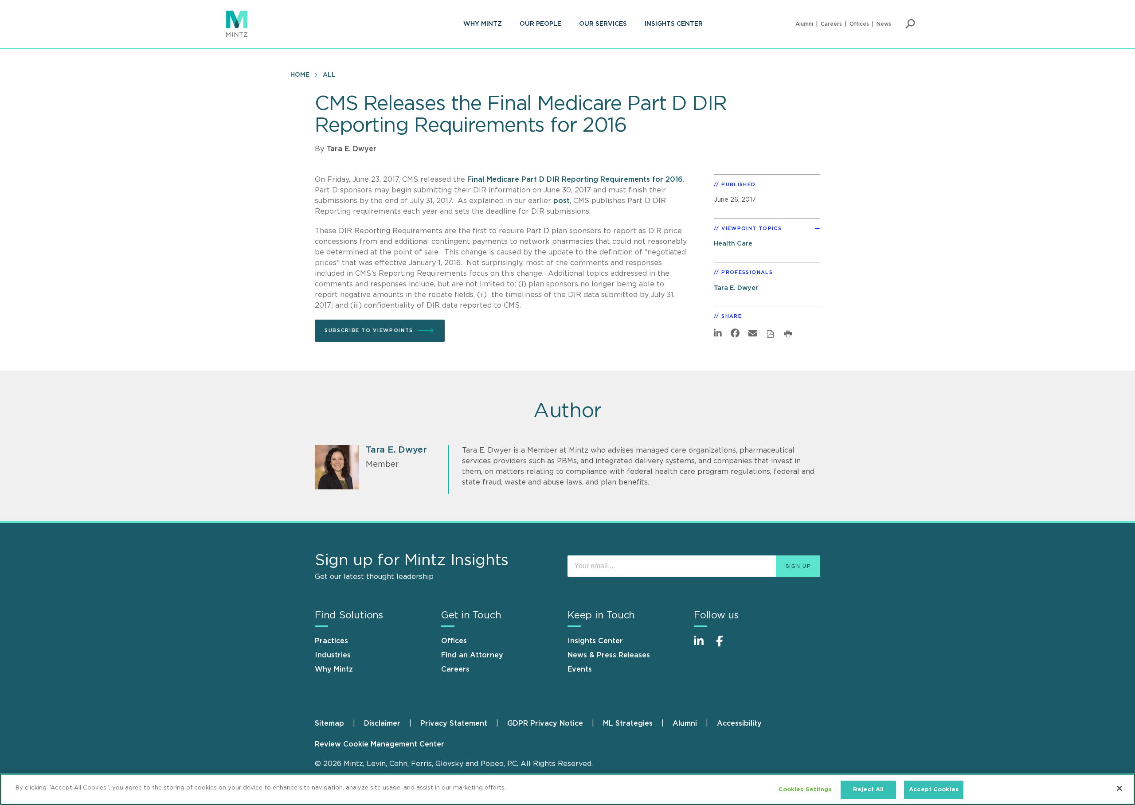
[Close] (1119, 788)
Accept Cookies (934, 790)
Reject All (868, 790)
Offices (859, 24)
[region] (567, 789)
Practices (331, 641)
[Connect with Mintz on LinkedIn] (703, 646)
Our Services (603, 24)
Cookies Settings (805, 790)
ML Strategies (628, 723)
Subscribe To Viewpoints (369, 330)
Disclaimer (382, 723)
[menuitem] (482, 24)
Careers (831, 24)
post (561, 200)
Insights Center (674, 24)
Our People (540, 24)
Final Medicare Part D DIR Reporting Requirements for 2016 (575, 179)
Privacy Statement (453, 723)
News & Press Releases (609, 655)
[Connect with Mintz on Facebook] (725, 646)
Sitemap (329, 723)
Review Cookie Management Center (379, 744)
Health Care (733, 243)
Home (299, 75)
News (884, 24)
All (329, 75)
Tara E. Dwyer (351, 148)
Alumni (804, 24)
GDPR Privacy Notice (545, 723)
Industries (333, 655)
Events (580, 669)
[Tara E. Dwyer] (337, 467)
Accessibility (739, 723)
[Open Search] (910, 24)
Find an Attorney (472, 655)
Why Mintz (482, 24)
